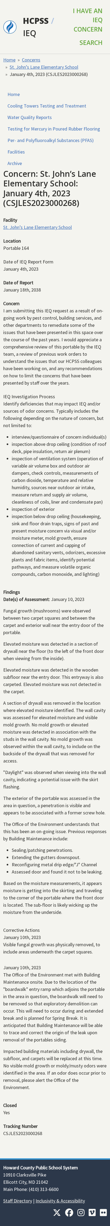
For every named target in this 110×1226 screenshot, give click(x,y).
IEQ (29, 33)
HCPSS (36, 20)
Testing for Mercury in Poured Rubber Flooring (53, 129)
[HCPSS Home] (10, 26)
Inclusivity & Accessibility (60, 1201)
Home (9, 60)
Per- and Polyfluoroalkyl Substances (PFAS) (50, 140)
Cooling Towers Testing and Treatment (46, 106)
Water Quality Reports (29, 117)
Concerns (31, 60)
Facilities (16, 152)
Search (91, 43)
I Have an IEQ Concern (88, 20)
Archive (14, 163)
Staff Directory (17, 1201)
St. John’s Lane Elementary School (44, 67)
